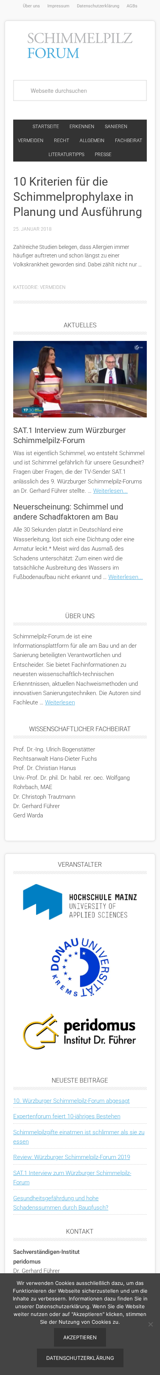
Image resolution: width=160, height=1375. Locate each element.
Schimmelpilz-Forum (80, 44)
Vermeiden (53, 287)
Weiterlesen (60, 702)
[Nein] (150, 1324)
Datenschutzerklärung (80, 1358)
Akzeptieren (80, 1337)
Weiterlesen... (110, 490)
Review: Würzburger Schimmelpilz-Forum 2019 (71, 1157)
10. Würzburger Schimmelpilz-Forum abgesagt (71, 1100)
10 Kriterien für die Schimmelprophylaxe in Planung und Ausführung (77, 197)
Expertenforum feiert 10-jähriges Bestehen (66, 1116)
